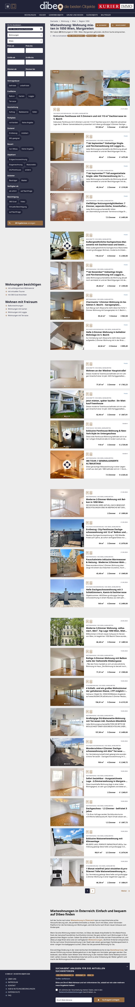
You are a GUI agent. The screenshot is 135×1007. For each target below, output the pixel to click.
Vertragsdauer (13, 81)
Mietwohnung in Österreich (82, 920)
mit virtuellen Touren (16, 291)
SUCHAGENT (103, 25)
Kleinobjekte (92, 15)
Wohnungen (30, 15)
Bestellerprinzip (117, 950)
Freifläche (11, 91)
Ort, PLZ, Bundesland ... (14, 25)
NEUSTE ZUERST (121, 25)
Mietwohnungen (95, 940)
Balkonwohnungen (15, 306)
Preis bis (29, 46)
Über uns (12, 979)
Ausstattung (12, 107)
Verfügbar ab (12, 186)
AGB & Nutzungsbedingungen (21, 989)
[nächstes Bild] (82, 147)
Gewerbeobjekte (56, 15)
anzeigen (25, 223)
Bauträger (106, 15)
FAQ (9, 995)
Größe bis (30, 57)
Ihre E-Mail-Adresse (62, 996)
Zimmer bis (30, 69)
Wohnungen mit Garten (17, 309)
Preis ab (10, 46)
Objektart (11, 155)
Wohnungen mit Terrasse (18, 315)
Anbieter (11, 175)
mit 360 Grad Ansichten (17, 295)
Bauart (10, 144)
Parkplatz (11, 118)
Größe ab (11, 57)
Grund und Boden (75, 15)
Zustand (10, 128)
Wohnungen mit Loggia (17, 312)
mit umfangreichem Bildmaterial (21, 288)
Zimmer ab (11, 69)
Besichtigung (13, 197)
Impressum (13, 982)
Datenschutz (14, 992)
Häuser (42, 15)
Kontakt (12, 985)
